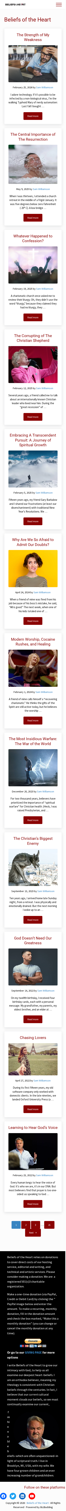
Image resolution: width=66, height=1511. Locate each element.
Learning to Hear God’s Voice (33, 1127)
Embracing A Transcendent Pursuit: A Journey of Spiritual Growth (33, 440)
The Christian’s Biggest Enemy (33, 841)
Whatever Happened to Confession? (32, 238)
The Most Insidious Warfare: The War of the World (33, 741)
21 (51, 1225)
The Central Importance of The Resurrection (32, 136)
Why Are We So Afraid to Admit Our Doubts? (33, 542)
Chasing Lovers (33, 1037)
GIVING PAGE (33, 1353)
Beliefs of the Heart (38, 1503)
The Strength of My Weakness (33, 37)
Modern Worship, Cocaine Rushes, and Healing (33, 641)
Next (31, 1232)
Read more (34, 117)
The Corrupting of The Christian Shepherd (33, 338)
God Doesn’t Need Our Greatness (33, 940)
